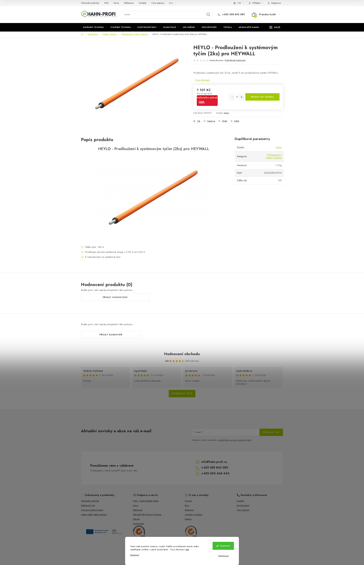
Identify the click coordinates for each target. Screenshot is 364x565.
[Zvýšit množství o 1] (241, 97)
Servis (116, 3)
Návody (136, 519)
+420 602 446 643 (215, 473)
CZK (239, 3)
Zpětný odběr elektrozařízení (94, 514)
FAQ (106, 3)
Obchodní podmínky (90, 3)
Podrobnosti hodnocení (235, 60)
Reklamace (129, 3)
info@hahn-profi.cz (214, 462)
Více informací (202, 80)
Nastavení (134, 555)
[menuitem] (94, 27)
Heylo (226, 113)
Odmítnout (223, 556)
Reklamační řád (88, 505)
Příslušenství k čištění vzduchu (274, 156)
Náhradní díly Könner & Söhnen (147, 514)
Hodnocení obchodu (182, 354)
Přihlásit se (271, 432)
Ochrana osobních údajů (92, 510)
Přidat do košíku (262, 96)
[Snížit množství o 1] (232, 97)
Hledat (208, 14)
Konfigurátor (138, 523)
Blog (187, 505)
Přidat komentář (111, 334)
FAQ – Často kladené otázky (146, 500)
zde (187, 549)
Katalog (188, 519)
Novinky (188, 500)
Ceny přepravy (157, 3)
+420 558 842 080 (233, 14)
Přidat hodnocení (115, 297)
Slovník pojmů (243, 505)
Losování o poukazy (193, 514)
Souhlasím (225, 545)
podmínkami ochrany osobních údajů (235, 440)
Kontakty (142, 3)
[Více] (275, 27)
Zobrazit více (182, 393)
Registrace (276, 3)
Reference (189, 510)
